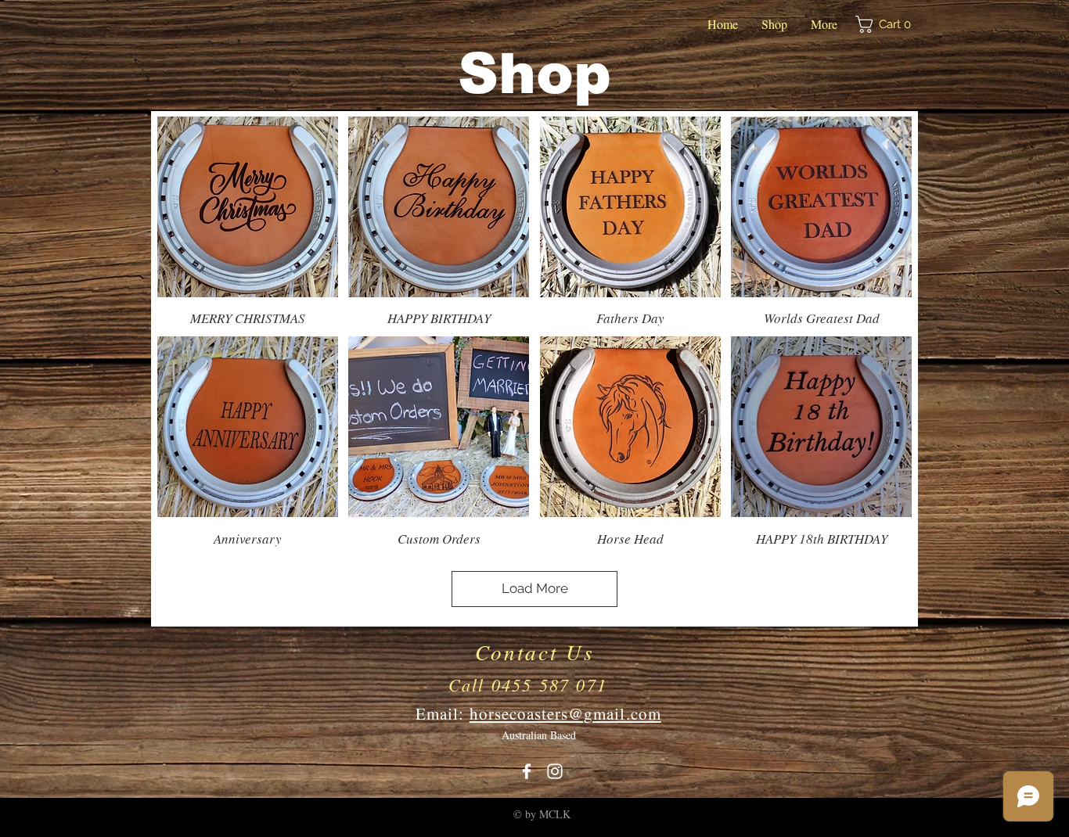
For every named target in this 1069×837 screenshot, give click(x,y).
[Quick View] (247, 207)
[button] (887, 24)
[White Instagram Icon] (555, 771)
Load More (535, 588)
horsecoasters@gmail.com (565, 713)
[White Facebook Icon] (527, 771)
